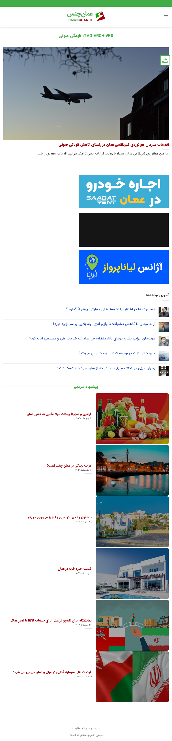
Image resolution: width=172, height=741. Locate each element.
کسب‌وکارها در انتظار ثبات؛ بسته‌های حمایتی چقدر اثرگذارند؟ (110, 309)
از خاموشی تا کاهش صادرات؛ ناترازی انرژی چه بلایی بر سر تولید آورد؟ (104, 324)
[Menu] (166, 16)
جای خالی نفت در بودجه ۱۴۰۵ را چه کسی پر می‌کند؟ (116, 353)
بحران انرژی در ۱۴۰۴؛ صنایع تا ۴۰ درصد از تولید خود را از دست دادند (106, 368)
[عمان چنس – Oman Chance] (86, 17)
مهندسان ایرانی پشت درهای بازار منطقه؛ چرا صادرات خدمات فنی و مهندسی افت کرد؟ (92, 338)
